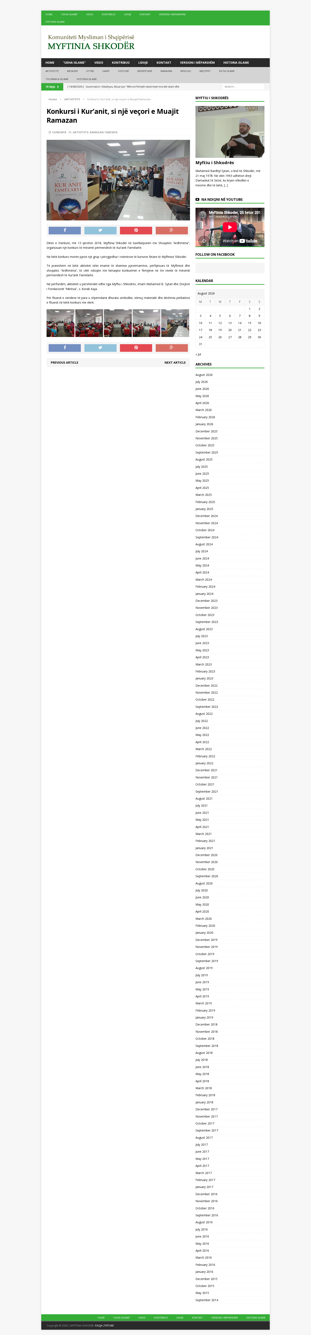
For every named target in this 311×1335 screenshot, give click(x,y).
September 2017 (206, 1130)
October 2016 (204, 1208)
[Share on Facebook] (65, 230)
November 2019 (206, 947)
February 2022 (205, 756)
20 (230, 330)
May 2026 (202, 396)
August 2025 (204, 459)
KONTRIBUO (109, 14)
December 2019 (206, 940)
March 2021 (203, 834)
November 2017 (206, 1116)
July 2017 (201, 1145)
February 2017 (205, 1180)
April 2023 (202, 657)
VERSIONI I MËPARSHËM (172, 14)
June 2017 (202, 1151)
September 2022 (206, 707)
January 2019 (204, 1017)
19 (220, 330)
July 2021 (201, 805)
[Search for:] (243, 86)
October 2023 (204, 615)
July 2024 (201, 551)
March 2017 (203, 1173)
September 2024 (206, 537)
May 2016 (202, 1244)
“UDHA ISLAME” (69, 14)
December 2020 (206, 855)
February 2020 (205, 926)
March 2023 (203, 664)
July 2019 (201, 975)
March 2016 (203, 1257)
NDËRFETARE (144, 71)
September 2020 (206, 876)
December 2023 (206, 601)
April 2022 (202, 742)
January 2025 (204, 509)
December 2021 (206, 770)
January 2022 (204, 763)
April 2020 (202, 911)
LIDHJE (127, 14)
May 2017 (202, 1159)
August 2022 (204, 714)
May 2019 (202, 989)
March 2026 (203, 410)
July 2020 (201, 890)
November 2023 (206, 608)
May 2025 (202, 480)
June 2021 (202, 813)
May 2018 (202, 1074)
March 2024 (203, 579)
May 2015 (202, 1293)
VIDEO (89, 14)
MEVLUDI (185, 71)
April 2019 (202, 996)
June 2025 (202, 474)
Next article (175, 362)
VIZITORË (123, 71)
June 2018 (202, 1067)
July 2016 (201, 1229)
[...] (226, 185)
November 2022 (206, 692)
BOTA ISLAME (227, 71)
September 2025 (206, 452)
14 (239, 323)
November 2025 (206, 438)
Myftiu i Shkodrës (214, 162)
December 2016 (206, 1194)
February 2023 (205, 671)
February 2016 (205, 1265)
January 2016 (204, 1272)
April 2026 (202, 403)
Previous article (64, 362)
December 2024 (206, 516)
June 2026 (202, 389)
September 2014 (206, 1300)
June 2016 (202, 1236)
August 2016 (204, 1222)
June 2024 (202, 558)
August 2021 (204, 798)
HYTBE (90, 71)
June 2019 (202, 982)
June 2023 (202, 643)
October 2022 (204, 699)
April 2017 (202, 1166)
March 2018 (203, 1088)
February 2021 (205, 841)
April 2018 (202, 1081)
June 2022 (202, 728)
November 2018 (206, 1032)
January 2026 (204, 424)
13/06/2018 (59, 132)
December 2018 (206, 1024)
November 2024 (206, 523)
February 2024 (205, 586)
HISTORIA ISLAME (55, 21)
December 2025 (206, 431)
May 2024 (202, 565)
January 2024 (204, 594)
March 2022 (203, 749)
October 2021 (204, 784)
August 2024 (204, 544)
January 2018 (204, 1102)
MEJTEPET (205, 71)
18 (210, 330)
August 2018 (204, 1053)
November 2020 (206, 862)
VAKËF (106, 71)
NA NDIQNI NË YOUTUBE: (222, 199)
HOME (48, 14)
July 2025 (201, 467)
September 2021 (206, 791)
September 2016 (206, 1215)
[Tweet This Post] (100, 230)
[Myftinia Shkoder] (155, 41)
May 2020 (202, 904)
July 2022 (201, 721)
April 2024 (202, 572)
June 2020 (202, 897)
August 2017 (204, 1138)
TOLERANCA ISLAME (56, 79)
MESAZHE (72, 71)
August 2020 (204, 883)
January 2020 (204, 933)
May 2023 (202, 650)
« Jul (198, 354)
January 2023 (204, 678)
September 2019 (206, 961)
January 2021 (204, 848)
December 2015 (206, 1279)
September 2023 (206, 622)
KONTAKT (145, 14)
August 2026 (204, 375)
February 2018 (205, 1095)
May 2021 (202, 820)
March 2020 (203, 919)
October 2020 (204, 869)
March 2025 (203, 495)
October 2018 (204, 1039)
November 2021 (206, 777)
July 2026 (201, 382)
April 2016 (202, 1250)
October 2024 (204, 530)
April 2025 (202, 488)
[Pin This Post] (136, 230)
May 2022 (202, 735)
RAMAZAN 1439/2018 (103, 132)
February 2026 (205, 417)
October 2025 (204, 445)
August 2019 (204, 968)
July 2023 (201, 636)
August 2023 (204, 629)
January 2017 (204, 1187)
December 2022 (206, 685)
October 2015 (204, 1286)
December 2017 (206, 1109)
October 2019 (204, 954)
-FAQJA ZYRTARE (104, 1325)
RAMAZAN (166, 71)
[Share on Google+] (172, 230)
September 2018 (206, 1046)
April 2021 (202, 827)
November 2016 (206, 1201)
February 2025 (205, 502)
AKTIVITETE (52, 71)
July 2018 (201, 1060)
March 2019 (203, 1003)
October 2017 (204, 1123)
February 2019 (205, 1010)
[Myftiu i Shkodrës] (229, 155)
